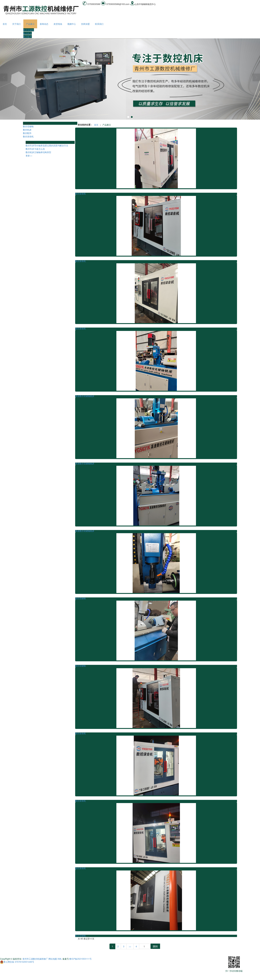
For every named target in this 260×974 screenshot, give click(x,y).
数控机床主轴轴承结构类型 (38, 152)
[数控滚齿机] (156, 158)
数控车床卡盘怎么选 (35, 148)
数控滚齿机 (80, 194)
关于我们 (16, 23)
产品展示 (30, 23)
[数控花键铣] (156, 563)
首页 (5, 23)
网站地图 (52, 958)
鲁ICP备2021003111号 (80, 958)
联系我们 (99, 23)
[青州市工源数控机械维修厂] (130, 79)
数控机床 (27, 33)
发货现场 (58, 23)
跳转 (155, 946)
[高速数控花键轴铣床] (156, 361)
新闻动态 (44, 23)
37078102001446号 (19, 961)
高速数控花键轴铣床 (84, 396)
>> (130, 946)
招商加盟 (85, 23)
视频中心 (71, 23)
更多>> (29, 155)
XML (59, 958)
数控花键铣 (28, 29)
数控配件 (27, 36)
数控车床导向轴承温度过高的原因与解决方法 (47, 145)
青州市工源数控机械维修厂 (35, 958)
